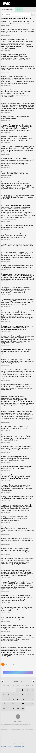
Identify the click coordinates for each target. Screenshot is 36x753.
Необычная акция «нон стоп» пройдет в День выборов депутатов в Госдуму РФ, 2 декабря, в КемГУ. (17, 31)
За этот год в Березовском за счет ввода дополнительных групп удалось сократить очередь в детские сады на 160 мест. (16, 476)
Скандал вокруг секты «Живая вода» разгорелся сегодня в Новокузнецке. (14, 427)
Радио (19, 9)
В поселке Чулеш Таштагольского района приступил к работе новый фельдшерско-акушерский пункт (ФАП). (16, 448)
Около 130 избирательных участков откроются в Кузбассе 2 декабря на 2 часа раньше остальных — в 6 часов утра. (16, 138)
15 (18, 699)
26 (4, 708)
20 (8, 704)
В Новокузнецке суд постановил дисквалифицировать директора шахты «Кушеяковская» (15, 173)
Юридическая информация (20, 743)
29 (18, 708)
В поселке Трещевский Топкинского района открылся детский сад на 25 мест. (16, 467)
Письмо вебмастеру (19, 746)
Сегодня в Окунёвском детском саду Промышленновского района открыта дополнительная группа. (14, 518)
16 (23, 699)
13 (8, 699)
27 (8, 708)
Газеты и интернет (7, 9)
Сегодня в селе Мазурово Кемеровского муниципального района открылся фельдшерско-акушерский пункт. (15, 235)
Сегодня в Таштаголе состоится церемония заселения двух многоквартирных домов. (17, 266)
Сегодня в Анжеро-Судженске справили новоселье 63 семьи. (15, 117)
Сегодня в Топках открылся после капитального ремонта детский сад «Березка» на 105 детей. (18, 627)
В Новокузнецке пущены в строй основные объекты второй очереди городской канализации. (16, 608)
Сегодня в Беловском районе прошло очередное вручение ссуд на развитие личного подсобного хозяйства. (15, 458)
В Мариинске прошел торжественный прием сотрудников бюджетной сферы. (17, 226)
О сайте (3, 743)
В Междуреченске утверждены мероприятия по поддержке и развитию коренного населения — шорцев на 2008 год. (17, 327)
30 (23, 708)
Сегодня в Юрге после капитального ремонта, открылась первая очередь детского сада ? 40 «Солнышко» (18, 68)
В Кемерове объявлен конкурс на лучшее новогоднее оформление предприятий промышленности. (16, 351)
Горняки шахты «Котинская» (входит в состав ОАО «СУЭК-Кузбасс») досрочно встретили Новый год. (18, 197)
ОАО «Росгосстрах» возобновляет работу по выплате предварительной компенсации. (17, 22)
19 (4, 704)
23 (23, 704)
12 (4, 699)
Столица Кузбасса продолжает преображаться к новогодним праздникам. (16, 618)
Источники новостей (6, 746)
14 (13, 699)
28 (13, 708)
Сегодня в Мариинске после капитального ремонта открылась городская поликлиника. (17, 245)
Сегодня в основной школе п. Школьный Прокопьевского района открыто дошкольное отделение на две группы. (17, 361)
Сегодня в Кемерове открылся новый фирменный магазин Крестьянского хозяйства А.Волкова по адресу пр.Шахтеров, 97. (18, 529)
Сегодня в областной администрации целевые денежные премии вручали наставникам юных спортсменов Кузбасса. (16, 550)
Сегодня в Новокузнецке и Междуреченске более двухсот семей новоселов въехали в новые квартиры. (17, 540)
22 (18, 704)
